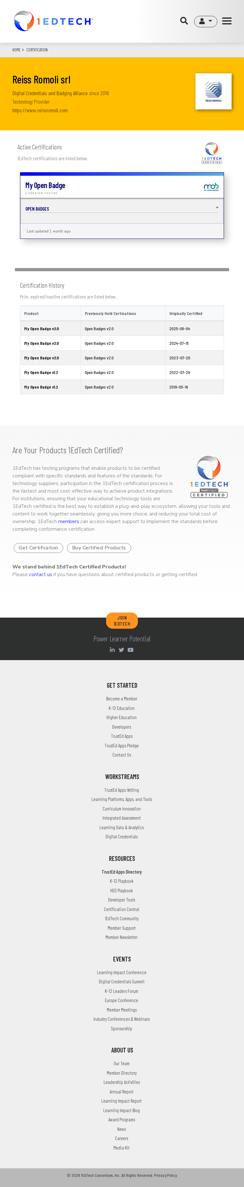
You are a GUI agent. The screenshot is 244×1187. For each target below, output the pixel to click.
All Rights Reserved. (137, 1175)
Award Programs (121, 1119)
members (68, 521)
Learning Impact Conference (121, 972)
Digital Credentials (121, 836)
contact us (40, 574)
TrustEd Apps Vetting (121, 790)
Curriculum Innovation (122, 808)
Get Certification (38, 547)
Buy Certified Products (99, 547)
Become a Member (121, 698)
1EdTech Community (122, 918)
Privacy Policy (165, 1175)
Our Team (122, 1063)
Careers (121, 1138)
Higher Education (121, 717)
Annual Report (121, 1091)
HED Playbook (121, 890)
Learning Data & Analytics (121, 827)
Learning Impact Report (121, 1101)
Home (16, 49)
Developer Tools (121, 899)
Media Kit (121, 1148)
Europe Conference (121, 1000)
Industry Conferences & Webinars (121, 1019)
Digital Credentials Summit (122, 981)
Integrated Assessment (122, 818)
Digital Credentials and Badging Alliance (50, 92)
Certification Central (121, 909)
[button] (205, 21)
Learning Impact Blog (121, 1110)
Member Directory (122, 1073)
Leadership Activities (122, 1082)
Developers (121, 727)
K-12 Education (122, 708)
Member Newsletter (121, 937)
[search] (185, 21)
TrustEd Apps (121, 736)
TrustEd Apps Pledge (122, 745)
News (121, 1129)
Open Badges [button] (37, 209)
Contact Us (121, 754)
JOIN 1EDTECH (122, 620)
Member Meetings (122, 1010)
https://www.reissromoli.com (40, 110)
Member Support (122, 928)
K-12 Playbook (121, 881)
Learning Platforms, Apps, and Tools (122, 799)
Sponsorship (121, 1028)
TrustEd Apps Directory (122, 872)
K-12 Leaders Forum (121, 991)
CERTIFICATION (37, 49)
